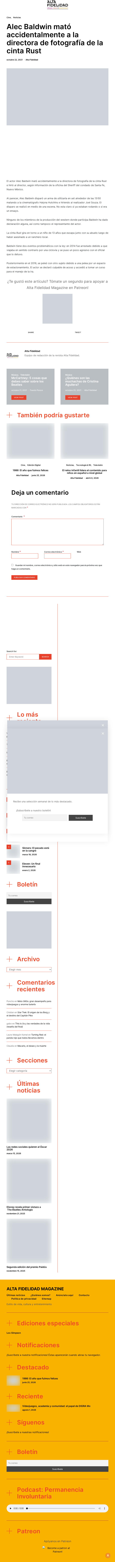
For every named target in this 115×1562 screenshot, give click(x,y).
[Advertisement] (57, 153)
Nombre (16, 551)
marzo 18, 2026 (29, 854)
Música (14, 375)
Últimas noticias (16, 1295)
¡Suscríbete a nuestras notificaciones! (28, 1432)
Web (79, 552)
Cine (9, 17)
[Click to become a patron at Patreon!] (57, 308)
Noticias (17, 17)
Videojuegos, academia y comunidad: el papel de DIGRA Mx (56, 1406)
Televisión (25, 375)
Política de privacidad (23, 1298)
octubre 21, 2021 (19, 390)
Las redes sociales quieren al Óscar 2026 (27, 1148)
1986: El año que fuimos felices (30, 470)
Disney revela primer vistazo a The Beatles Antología (24, 1208)
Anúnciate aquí (64, 1295)
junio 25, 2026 (38, 475)
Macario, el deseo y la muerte (32, 1046)
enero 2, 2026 (28, 870)
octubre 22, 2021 (15, 60)
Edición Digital (33, 465)
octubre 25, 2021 (73, 390)
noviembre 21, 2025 (16, 1213)
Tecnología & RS (83, 465)
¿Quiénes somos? (40, 1295)
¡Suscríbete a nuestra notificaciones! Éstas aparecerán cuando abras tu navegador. (53, 1354)
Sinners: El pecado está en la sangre (35, 849)
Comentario (17, 516)
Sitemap (46, 1298)
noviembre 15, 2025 (16, 1271)
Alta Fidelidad (32, 60)
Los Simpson (14, 1332)
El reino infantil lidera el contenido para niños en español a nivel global (84, 471)
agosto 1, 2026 (29, 1410)
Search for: (12, 651)
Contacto (84, 1295)
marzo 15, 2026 (14, 1153)
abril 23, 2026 (92, 478)
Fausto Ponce (36, 390)
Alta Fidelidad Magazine (35, 1289)
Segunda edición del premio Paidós (27, 1266)
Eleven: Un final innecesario (31, 865)
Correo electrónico (54, 551)
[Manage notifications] (108, 1555)
